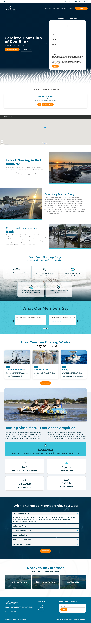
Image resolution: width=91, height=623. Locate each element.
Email (53, 34)
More (71, 8)
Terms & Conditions (74, 619)
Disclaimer (58, 619)
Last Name (70, 23)
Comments (54, 44)
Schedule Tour (47, 104)
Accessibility (83, 619)
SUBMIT (63, 609)
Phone (53, 29)
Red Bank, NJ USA (45, 96)
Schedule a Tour (81, 8)
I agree (54, 54)
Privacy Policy (57, 63)
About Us (56, 8)
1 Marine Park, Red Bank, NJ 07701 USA (45, 100)
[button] (43, 328)
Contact (41, 611)
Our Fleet (64, 8)
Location (54, 39)
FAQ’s (42, 608)
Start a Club (42, 609)
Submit (55, 66)
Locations (48, 8)
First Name (54, 23)
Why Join (42, 606)
